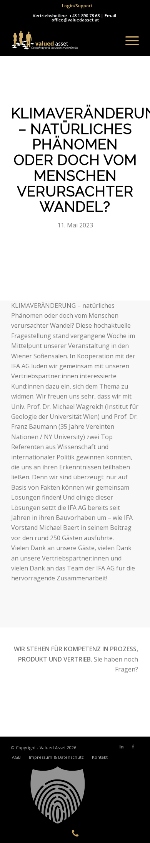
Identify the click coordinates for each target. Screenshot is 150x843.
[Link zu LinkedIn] (121, 746)
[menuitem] (77, 6)
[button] (75, 795)
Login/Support (77, 5)
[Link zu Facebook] (133, 746)
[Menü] (128, 40)
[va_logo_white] (62, 40)
